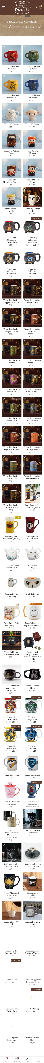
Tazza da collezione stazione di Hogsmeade (32, 331)
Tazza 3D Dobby (32, 124)
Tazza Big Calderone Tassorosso (11, 271)
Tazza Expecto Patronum (11, 1039)
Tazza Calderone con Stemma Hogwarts (11, 688)
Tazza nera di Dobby (32, 894)
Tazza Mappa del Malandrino (11, 894)
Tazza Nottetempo (32, 1008)
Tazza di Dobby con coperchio (11, 802)
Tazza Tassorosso (11, 774)
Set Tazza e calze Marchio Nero (11, 865)
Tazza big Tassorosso (11, 747)
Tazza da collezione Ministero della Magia (11, 507)
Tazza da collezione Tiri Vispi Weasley (32, 448)
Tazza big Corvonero (32, 747)
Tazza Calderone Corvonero (32, 96)
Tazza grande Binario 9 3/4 (32, 537)
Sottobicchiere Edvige (32, 1039)
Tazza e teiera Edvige (32, 566)
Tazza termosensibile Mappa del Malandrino (11, 834)
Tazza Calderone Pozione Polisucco (11, 653)
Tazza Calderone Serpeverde (32, 67)
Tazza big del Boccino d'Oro (11, 952)
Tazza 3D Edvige (11, 124)
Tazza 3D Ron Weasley (32, 152)
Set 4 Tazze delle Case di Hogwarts (32, 506)
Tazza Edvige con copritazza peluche (32, 624)
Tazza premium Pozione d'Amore (32, 952)
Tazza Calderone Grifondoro (11, 67)
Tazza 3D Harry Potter (32, 181)
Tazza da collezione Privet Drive (32, 301)
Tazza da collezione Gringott (11, 361)
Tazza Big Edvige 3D (32, 210)
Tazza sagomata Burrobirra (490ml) (11, 537)
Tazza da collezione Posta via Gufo (32, 477)
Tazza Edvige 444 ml (11, 923)
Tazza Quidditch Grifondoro (11, 1010)
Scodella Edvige (32, 594)
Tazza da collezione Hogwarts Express (11, 448)
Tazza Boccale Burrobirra (32, 802)
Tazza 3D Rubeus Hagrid (11, 152)
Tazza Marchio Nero (32, 686)
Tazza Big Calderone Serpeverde (32, 240)
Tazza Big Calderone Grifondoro (12, 240)
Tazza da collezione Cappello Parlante (11, 301)
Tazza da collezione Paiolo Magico (32, 390)
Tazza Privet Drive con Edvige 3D (12, 624)
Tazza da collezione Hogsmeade (32, 361)
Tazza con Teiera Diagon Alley (11, 566)
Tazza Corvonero (32, 774)
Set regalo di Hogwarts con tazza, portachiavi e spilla (32, 656)
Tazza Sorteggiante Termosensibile (32, 981)
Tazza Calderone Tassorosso (11, 96)
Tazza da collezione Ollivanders (11, 477)
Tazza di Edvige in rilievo (32, 923)
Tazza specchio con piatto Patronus (32, 865)
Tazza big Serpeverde (32, 718)
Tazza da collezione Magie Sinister (11, 330)
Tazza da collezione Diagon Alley (11, 419)
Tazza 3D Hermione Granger (11, 181)
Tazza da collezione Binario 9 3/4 (32, 419)
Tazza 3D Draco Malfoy (12, 210)
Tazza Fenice (11, 979)
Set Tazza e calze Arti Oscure (32, 831)
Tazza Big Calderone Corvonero (32, 271)
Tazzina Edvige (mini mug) (11, 595)
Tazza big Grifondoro (12, 718)
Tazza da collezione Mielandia (11, 390)
